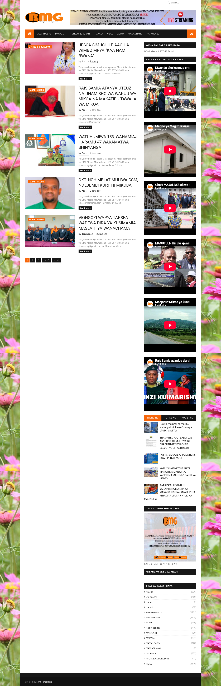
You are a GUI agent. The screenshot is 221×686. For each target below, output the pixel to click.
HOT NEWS (170, 418)
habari (149, 607)
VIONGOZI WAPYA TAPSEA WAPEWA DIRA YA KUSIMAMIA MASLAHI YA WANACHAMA (107, 223)
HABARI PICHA (153, 617)
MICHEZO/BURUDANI (80, 34)
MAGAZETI (60, 34)
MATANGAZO (152, 34)
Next (56, 260)
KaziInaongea (153, 627)
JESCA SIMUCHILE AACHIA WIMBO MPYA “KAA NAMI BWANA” (104, 50)
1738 (46, 260)
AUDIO (120, 34)
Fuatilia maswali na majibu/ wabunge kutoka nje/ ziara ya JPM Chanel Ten (176, 427)
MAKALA (99, 34)
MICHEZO (151, 653)
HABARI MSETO (43, 34)
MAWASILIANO (135, 34)
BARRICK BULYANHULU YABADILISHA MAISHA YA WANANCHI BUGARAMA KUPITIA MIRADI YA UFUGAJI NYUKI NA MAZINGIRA (169, 492)
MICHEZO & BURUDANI (40, 47)
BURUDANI (151, 596)
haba (149, 602)
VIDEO (110, 34)
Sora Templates (44, 681)
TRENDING (152, 418)
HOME (149, 622)
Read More (85, 78)
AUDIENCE (187, 418)
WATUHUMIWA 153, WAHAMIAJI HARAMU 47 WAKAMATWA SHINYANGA (108, 142)
